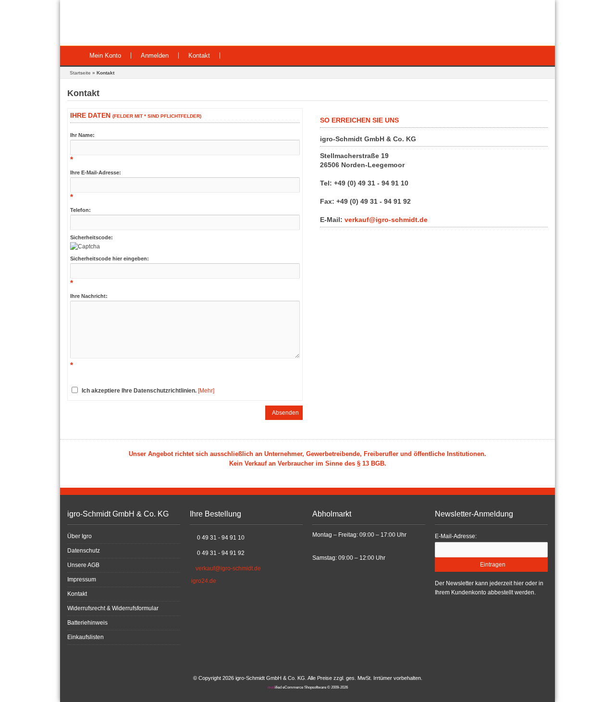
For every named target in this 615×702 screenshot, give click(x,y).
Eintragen (491, 564)
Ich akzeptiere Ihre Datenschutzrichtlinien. (139, 390)
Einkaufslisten (85, 637)
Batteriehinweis (87, 622)
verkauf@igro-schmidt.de (386, 219)
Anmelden (155, 55)
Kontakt (199, 55)
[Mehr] (206, 390)
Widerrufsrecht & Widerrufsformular (113, 608)
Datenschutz (83, 550)
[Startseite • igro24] (133, 23)
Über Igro (79, 536)
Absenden (284, 413)
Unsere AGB (83, 565)
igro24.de (203, 581)
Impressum (81, 579)
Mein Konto (105, 55)
